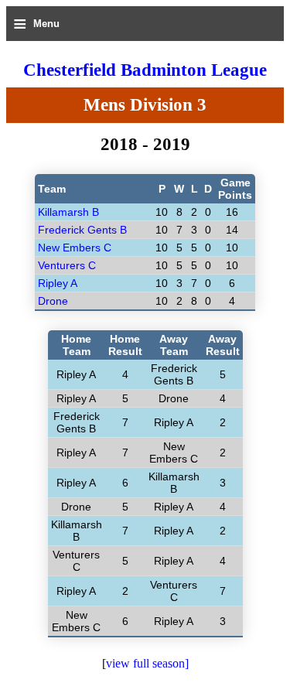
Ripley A (57, 283)
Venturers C (67, 265)
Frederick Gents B (82, 230)
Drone (53, 301)
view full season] (147, 663)
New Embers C (74, 247)
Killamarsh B (68, 212)
